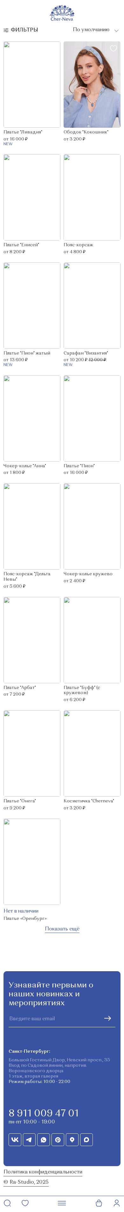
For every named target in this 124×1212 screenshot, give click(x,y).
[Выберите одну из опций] (95, 30)
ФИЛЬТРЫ (24, 30)
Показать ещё (62, 929)
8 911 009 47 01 (44, 1114)
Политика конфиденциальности (42, 1172)
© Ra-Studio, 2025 (26, 1182)
